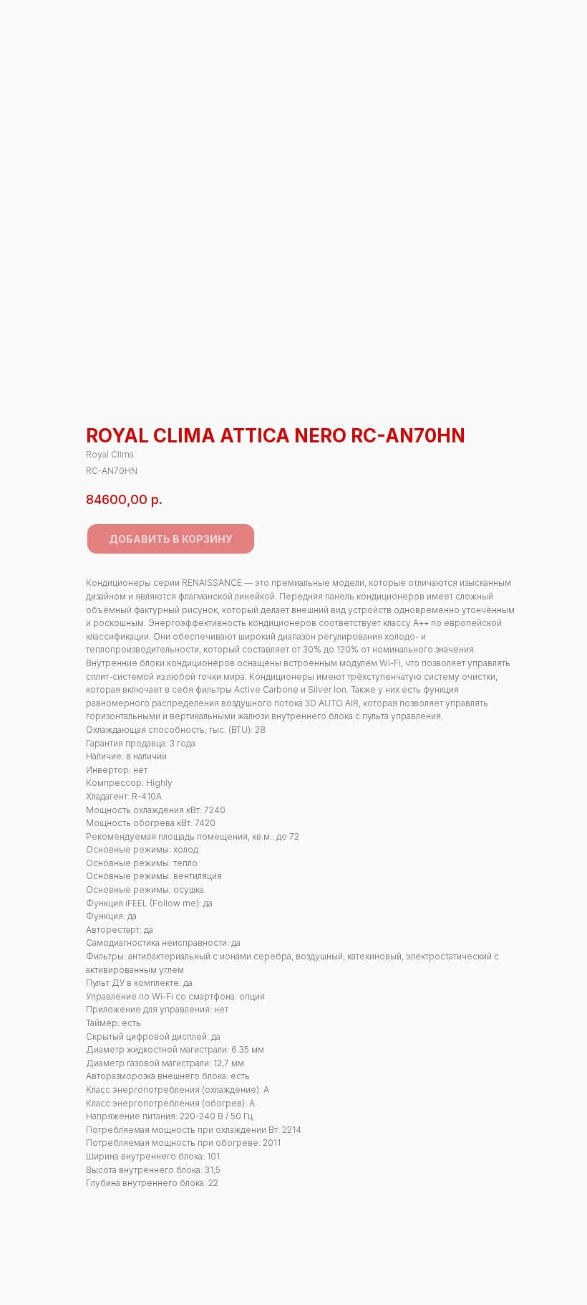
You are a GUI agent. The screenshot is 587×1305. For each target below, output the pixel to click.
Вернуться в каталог (68, 20)
